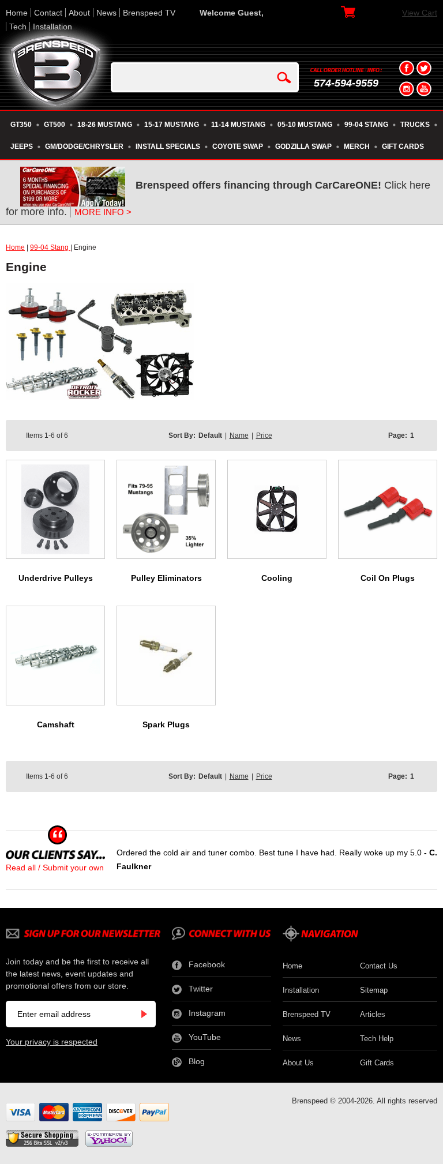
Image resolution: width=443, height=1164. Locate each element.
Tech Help (376, 1038)
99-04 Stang (50, 247)
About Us (298, 1062)
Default (210, 435)
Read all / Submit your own (55, 867)
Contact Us (378, 966)
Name (239, 435)
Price (264, 435)
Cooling (276, 578)
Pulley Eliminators (166, 578)
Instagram (207, 1012)
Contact (48, 12)
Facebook (207, 964)
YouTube (205, 1037)
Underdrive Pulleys (55, 578)
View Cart (419, 13)
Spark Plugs (166, 724)
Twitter (201, 988)
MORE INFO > (103, 212)
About (79, 12)
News (106, 12)
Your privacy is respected (51, 1041)
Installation (52, 26)
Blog (197, 1061)
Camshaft (55, 724)
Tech (18, 26)
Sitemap (374, 990)
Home (17, 12)
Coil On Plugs (388, 578)
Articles (372, 1014)
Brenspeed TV (149, 12)
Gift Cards (377, 1062)
